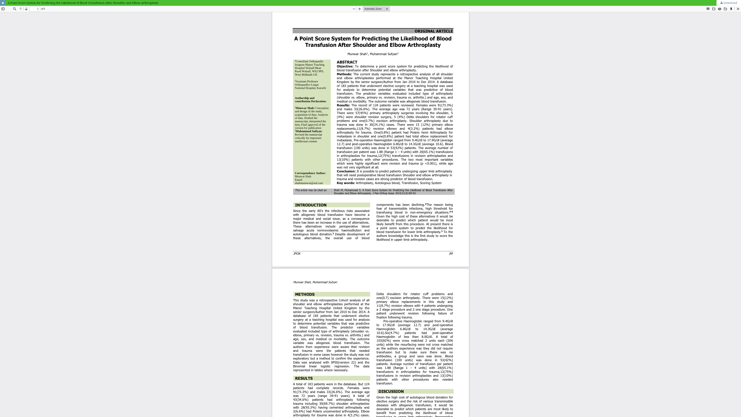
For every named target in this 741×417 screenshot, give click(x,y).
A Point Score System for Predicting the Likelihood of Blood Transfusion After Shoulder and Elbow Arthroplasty (83, 3)
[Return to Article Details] (3, 3)
